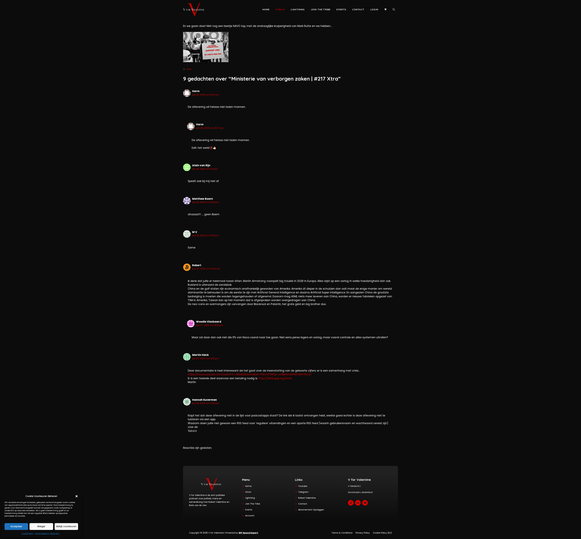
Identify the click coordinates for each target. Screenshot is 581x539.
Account (249, 515)
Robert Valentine (307, 497)
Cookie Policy (27, 533)
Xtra (189, 69)
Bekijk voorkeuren (66, 526)
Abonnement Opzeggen (311, 509)
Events (341, 9)
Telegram (303, 492)
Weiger (41, 526)
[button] (76, 496)
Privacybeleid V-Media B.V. (47, 533)
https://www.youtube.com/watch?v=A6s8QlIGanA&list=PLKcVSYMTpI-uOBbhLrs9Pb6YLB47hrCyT (250, 374)
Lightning (298, 9)
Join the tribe (321, 9)
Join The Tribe (252, 503)
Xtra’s (280, 9)
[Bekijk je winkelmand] (385, 9)
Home (266, 9)
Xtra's (248, 492)
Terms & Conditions (342, 532)
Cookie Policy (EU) (382, 532)
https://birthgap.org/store (275, 378)
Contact (358, 9)
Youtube (302, 486)
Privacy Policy (363, 532)
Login (374, 9)
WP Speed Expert (248, 532)
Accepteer (16, 526)
